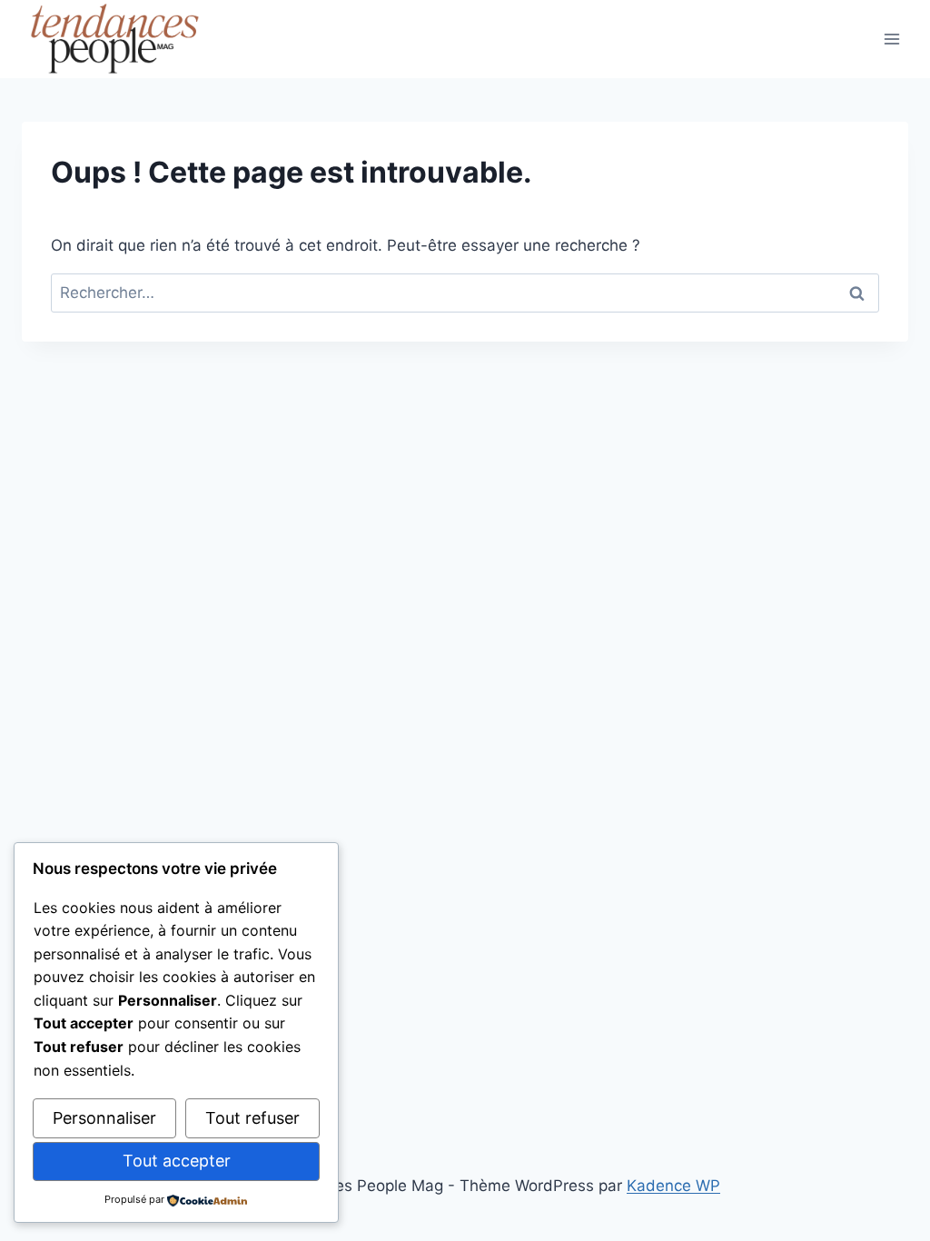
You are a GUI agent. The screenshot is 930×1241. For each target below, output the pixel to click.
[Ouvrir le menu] (891, 39)
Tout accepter (177, 1160)
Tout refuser (252, 1117)
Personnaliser (104, 1117)
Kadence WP (673, 1185)
